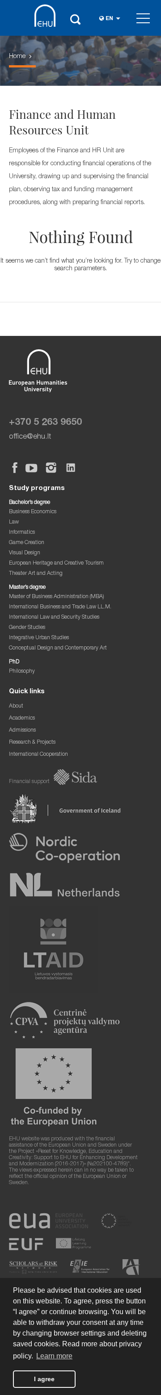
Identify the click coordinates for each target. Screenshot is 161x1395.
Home (17, 57)
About (16, 706)
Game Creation (26, 543)
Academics (22, 718)
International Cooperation (38, 755)
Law (14, 522)
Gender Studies (27, 628)
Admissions (22, 730)
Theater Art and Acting (36, 574)
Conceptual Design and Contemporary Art (58, 648)
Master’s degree (27, 588)
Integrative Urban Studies (39, 638)
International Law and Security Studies (54, 617)
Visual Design (24, 553)
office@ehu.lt (30, 437)
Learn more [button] (54, 1356)
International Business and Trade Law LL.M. (60, 607)
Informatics (22, 533)
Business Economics (32, 512)
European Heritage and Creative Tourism (56, 563)
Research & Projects (32, 743)
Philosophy (22, 671)
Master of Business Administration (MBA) (56, 597)
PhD (14, 662)
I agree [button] (44, 1378)
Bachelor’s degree (29, 503)
